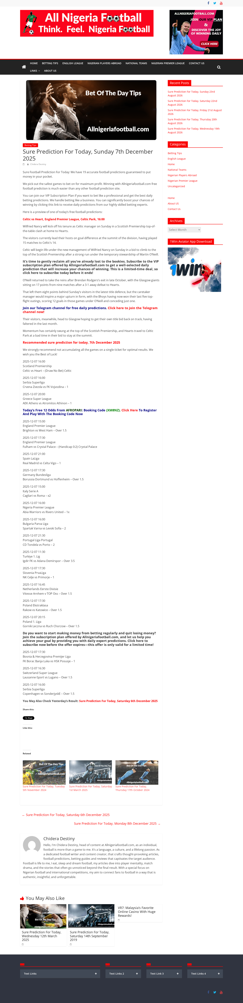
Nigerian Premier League (168, 63)
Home (34, 63)
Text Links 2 (123, 973)
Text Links (60, 973)
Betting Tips (50, 63)
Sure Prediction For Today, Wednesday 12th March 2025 (41, 936)
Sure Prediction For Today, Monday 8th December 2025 (117, 823)
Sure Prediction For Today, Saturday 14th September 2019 (89, 936)
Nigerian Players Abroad (104, 63)
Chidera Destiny (38, 164)
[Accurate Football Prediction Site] (24, 67)
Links (33, 70)
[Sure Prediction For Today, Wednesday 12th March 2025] (43, 906)
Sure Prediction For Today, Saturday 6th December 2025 (118, 701)
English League (72, 63)
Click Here (130, 410)
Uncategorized (176, 186)
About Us (50, 70)
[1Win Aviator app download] (194, 249)
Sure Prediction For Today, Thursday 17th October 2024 (132, 788)
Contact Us (196, 63)
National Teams (136, 63)
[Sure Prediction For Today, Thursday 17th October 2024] (136, 772)
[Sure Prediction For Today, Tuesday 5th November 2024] (44, 772)
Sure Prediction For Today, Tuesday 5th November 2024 (44, 788)
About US (173, 203)
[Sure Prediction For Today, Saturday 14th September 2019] (91, 906)
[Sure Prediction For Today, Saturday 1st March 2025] (90, 772)
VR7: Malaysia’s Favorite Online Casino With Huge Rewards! (136, 911)
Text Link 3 (164, 973)
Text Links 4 (205, 973)
